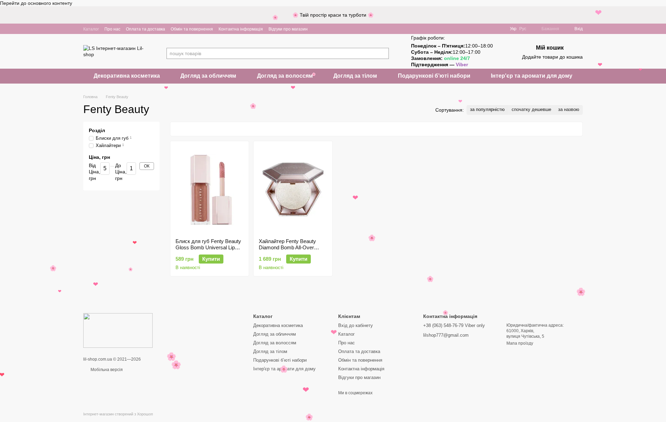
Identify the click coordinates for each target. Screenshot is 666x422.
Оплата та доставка (145, 29)
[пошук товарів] (383, 53)
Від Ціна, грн (94, 172)
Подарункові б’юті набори (434, 76)
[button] (660, 15)
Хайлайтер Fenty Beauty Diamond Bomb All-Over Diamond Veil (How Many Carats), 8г (287, 250)
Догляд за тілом (355, 76)
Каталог (91, 29)
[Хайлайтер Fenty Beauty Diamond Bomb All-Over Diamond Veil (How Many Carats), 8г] (293, 189)
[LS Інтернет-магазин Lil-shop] (118, 330)
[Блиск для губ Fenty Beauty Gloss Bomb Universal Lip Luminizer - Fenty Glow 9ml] (210, 189)
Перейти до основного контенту (36, 3)
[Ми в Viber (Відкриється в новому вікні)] (317, 29)
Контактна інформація (241, 29)
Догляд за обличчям (208, 76)
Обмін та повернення (192, 29)
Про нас (112, 29)
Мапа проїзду (519, 343)
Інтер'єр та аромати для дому (531, 76)
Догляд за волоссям (285, 76)
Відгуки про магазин (288, 29)
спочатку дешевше (531, 109)
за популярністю (487, 109)
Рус (522, 29)
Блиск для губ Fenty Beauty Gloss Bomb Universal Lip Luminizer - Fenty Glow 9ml (208, 247)
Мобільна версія (106, 369)
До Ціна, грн (121, 172)
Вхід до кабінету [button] (355, 325)
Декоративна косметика (127, 76)
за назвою (568, 109)
